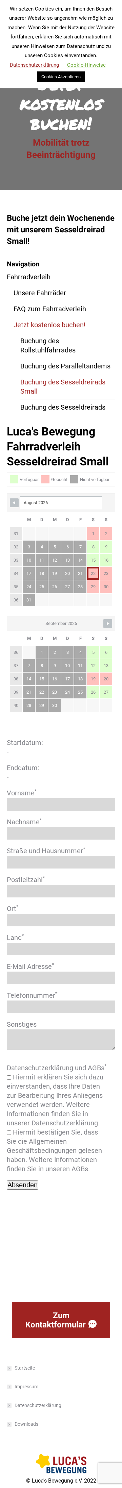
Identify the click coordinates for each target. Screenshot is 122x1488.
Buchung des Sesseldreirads (62, 407)
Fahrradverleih (28, 277)
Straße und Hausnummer (46, 851)
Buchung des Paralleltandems (65, 366)
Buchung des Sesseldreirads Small (62, 386)
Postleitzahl (26, 880)
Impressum (26, 1386)
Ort (12, 909)
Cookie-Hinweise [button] (86, 65)
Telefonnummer (32, 995)
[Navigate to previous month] (14, 502)
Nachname (24, 822)
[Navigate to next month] (107, 623)
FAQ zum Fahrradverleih (50, 309)
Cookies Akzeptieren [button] (61, 76)
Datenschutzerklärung (38, 1405)
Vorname (22, 793)
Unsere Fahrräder (40, 293)
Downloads (26, 1424)
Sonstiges (22, 1024)
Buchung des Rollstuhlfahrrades (48, 345)
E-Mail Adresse (30, 966)
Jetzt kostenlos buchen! (49, 325)
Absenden (22, 1185)
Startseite (25, 1368)
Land (15, 937)
